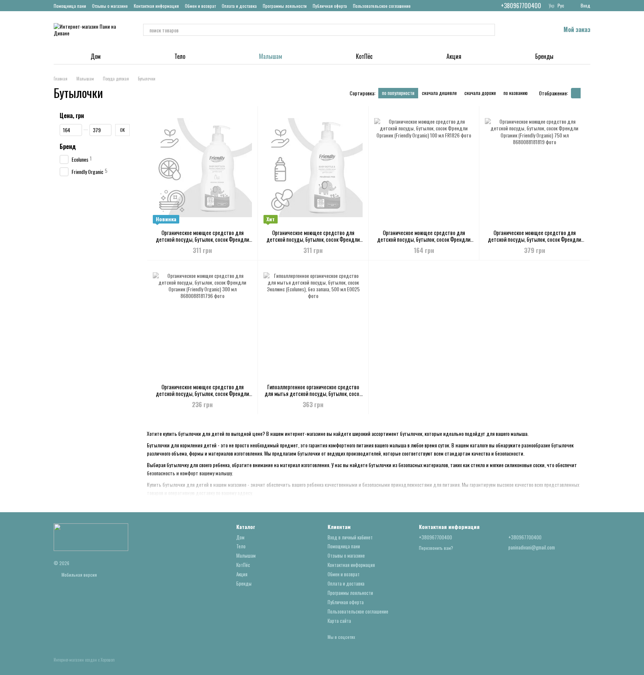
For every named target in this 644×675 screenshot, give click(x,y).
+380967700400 (521, 6)
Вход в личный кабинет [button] (350, 537)
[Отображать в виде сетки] (576, 93)
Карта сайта (339, 620)
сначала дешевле (439, 92)
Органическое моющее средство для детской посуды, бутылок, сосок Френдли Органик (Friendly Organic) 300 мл (202, 393)
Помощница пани (70, 6)
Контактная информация (156, 6)
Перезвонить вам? (436, 548)
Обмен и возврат (200, 6)
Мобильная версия (78, 574)
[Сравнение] (516, 30)
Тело (179, 56)
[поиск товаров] (489, 30)
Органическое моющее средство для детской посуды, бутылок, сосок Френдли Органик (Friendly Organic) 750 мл (534, 239)
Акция (453, 56)
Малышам (270, 56)
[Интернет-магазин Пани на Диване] (91, 536)
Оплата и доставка (239, 6)
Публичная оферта (330, 6)
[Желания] (535, 30)
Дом (96, 56)
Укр (552, 5)
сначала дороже (480, 92)
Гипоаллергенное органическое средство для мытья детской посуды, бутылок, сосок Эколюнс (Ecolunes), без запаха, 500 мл (313, 393)
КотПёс (364, 56)
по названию (515, 92)
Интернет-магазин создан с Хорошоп (84, 660)
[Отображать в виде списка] (585, 93)
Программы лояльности (285, 6)
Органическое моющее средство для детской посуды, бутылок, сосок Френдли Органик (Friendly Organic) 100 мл (423, 239)
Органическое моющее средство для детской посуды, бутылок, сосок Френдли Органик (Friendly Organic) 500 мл (313, 239)
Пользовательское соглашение (382, 6)
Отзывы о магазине (110, 6)
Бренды (544, 56)
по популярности (398, 92)
